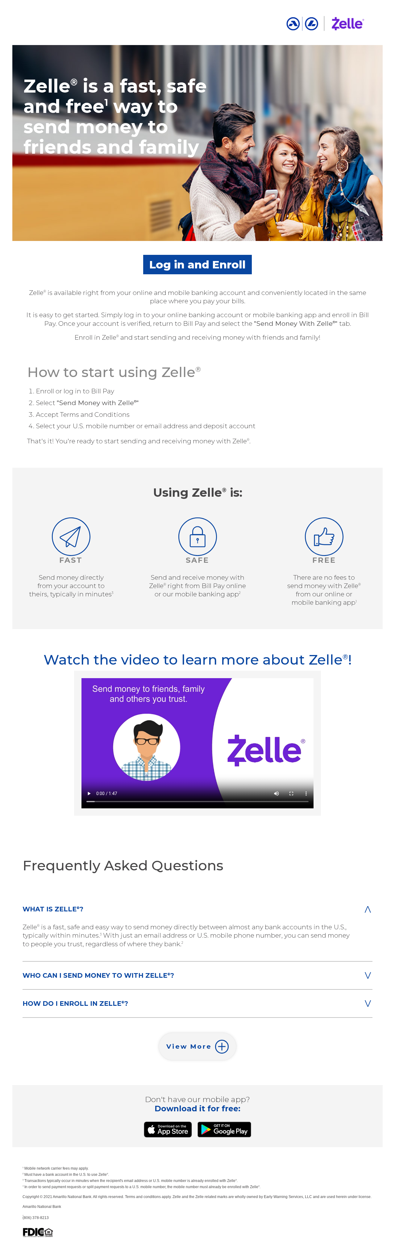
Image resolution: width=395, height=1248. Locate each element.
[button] (197, 1046)
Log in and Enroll (197, 264)
